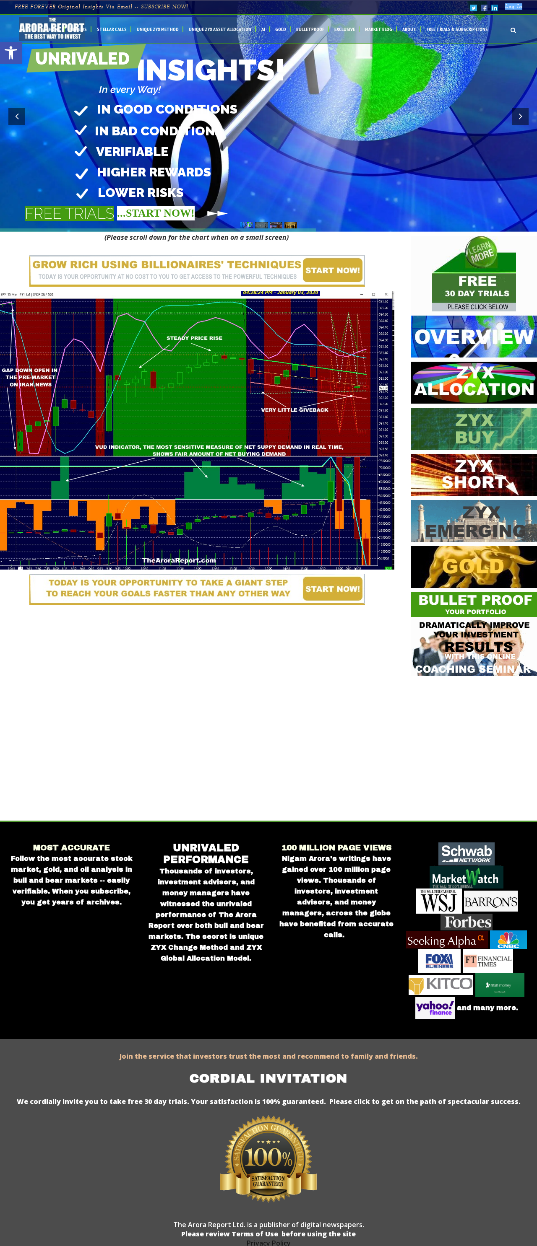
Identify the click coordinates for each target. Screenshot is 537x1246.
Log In (513, 6)
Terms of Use (254, 1233)
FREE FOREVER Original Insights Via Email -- (101, 7)
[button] (11, 53)
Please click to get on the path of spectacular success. (425, 1101)
